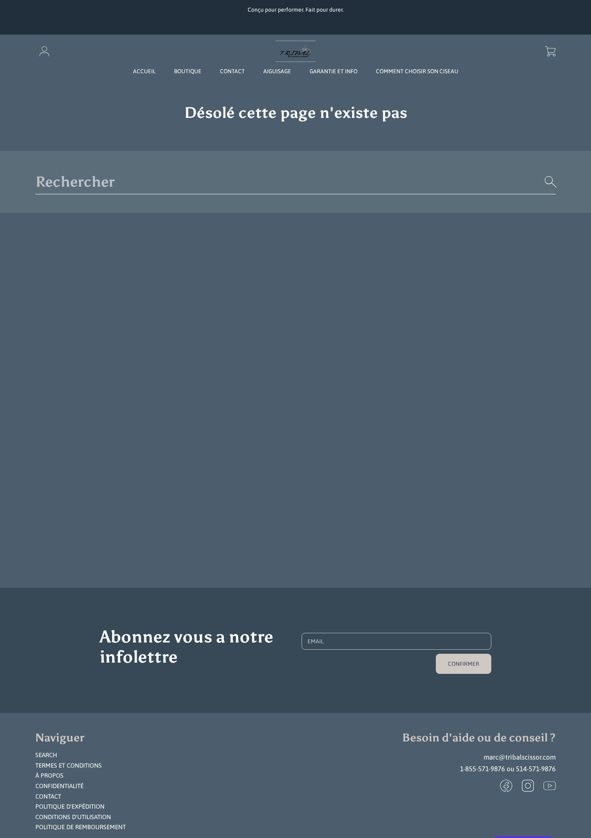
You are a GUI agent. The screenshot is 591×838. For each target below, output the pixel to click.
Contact (48, 796)
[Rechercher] (551, 182)
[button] (550, 51)
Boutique (187, 71)
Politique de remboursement (80, 827)
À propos (49, 775)
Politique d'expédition (70, 806)
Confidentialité (59, 785)
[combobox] (295, 181)
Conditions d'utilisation (73, 816)
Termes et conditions (68, 765)
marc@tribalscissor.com (520, 757)
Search (46, 755)
